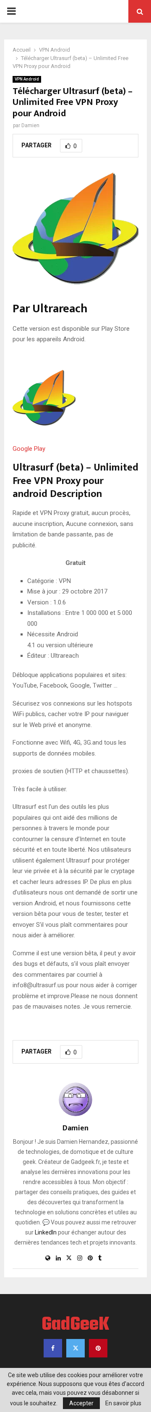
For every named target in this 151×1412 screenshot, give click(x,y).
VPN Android (27, 79)
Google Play (29, 448)
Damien (30, 125)
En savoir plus (123, 1403)
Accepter (81, 1403)
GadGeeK (75, 1325)
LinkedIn (46, 1232)
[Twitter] (75, 1348)
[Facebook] (53, 1348)
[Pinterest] (98, 1348)
